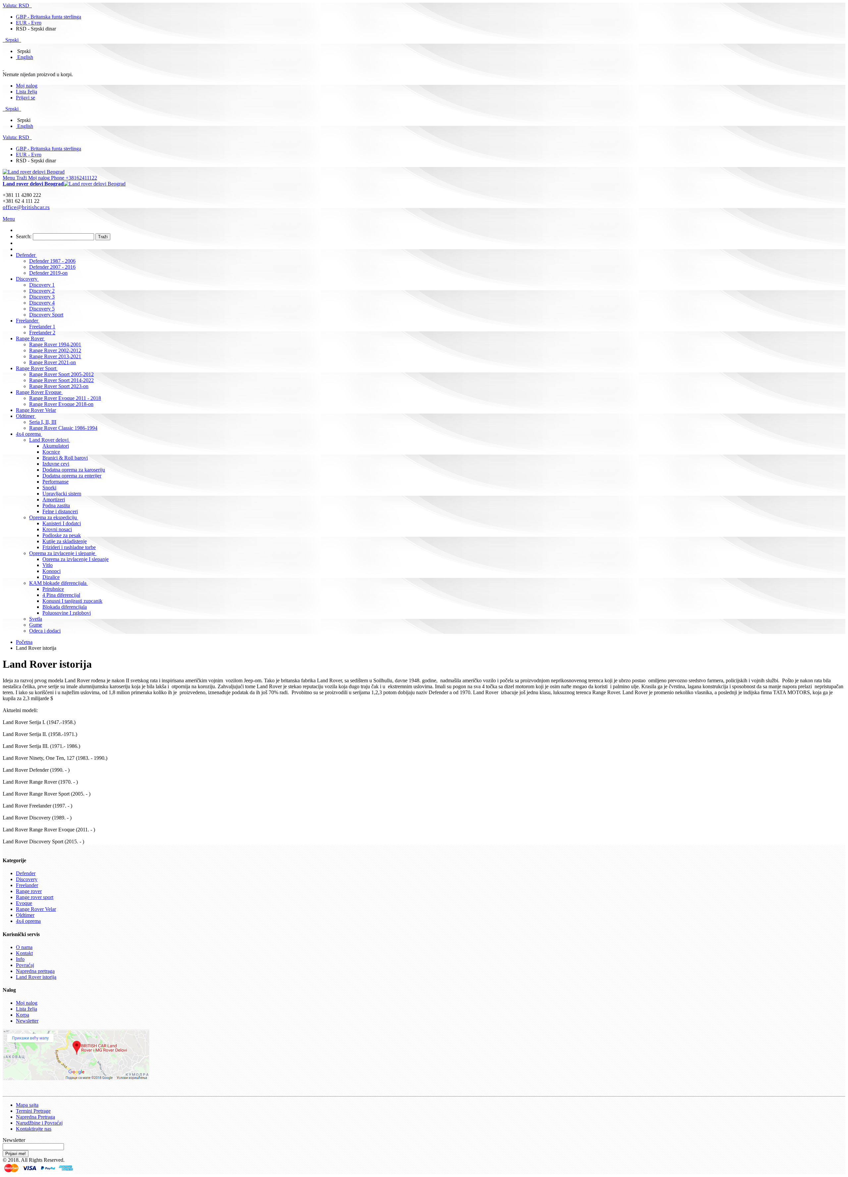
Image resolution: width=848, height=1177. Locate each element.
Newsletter (27, 1021)
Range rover (29, 891)
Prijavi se (25, 97)
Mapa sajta (27, 1105)
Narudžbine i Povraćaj (39, 1123)
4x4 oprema (28, 921)
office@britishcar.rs (26, 207)
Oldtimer (25, 915)
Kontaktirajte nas (33, 1129)
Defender (25, 873)
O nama (24, 947)
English (25, 57)
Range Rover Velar (36, 909)
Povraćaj (25, 965)
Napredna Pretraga (35, 1117)
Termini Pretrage (33, 1111)
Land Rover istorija (36, 977)
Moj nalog (26, 85)
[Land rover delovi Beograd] (34, 172)
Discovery (26, 879)
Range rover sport (34, 897)
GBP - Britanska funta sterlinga (48, 17)
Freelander (27, 885)
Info (20, 959)
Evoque (24, 903)
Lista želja (26, 91)
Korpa (22, 1015)
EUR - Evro (28, 23)
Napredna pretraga (35, 971)
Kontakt (24, 953)
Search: (23, 236)
